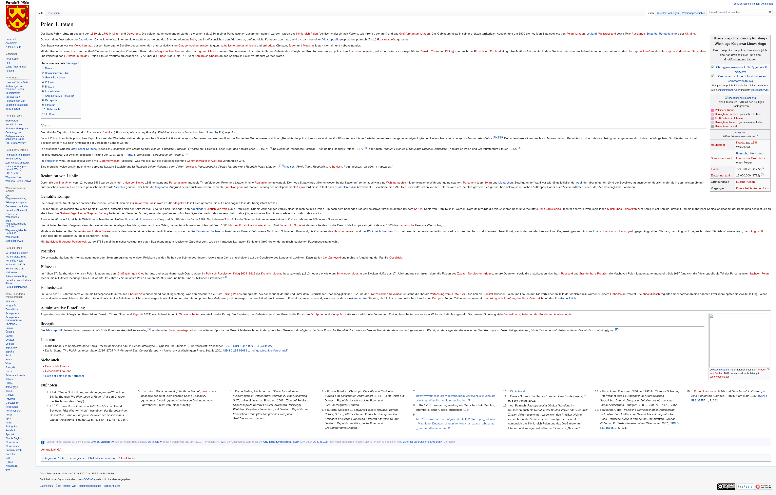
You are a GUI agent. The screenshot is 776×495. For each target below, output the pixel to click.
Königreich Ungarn (207, 55)
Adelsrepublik (330, 39)
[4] (497, 137)
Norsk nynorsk (13, 410)
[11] (277, 165)
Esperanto (11, 347)
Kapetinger (198, 208)
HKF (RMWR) (12, 173)
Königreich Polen (307, 33)
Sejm (193, 39)
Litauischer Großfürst (749, 158)
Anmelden (767, 3)
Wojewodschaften (720, 376)
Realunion (261, 182)
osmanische (406, 225)
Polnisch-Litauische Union (752, 188)
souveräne (360, 298)
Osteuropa (133, 33)
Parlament (469, 182)
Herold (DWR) (13, 158)
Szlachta (119, 187)
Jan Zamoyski (332, 257)
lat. (145, 391)
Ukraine (690, 33)
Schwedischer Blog (16, 276)
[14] (149, 329)
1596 (754, 142)
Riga (136, 314)
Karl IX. (418, 208)
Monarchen (505, 182)
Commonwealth (110, 160)
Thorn (435, 51)
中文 (7, 470)
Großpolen (317, 314)
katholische (227, 45)
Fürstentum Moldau (76, 55)
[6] (502, 137)
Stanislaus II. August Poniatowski (66, 241)
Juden (292, 45)
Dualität (488, 294)
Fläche (715, 169)
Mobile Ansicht (112, 485)
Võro (8, 363)
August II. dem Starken (97, 231)
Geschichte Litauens (58, 371)
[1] (757, 135)
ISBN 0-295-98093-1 (236, 350)
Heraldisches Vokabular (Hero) (18, 282)
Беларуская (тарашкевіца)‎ (13, 319)
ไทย (7, 458)
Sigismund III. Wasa (137, 219)
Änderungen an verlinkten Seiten (14, 88)
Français (10, 367)
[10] (186, 153)
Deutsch (10, 339)
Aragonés (10, 305)
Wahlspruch (740, 133)
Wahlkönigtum (235, 187)
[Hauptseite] (18, 16)
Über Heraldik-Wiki (66, 485)
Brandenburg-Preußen (593, 273)
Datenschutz (46, 485)
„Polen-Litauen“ (101, 441)
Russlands (638, 33)
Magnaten (161, 187)
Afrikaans (10, 301)
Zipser (162, 55)
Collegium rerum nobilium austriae (14, 138)
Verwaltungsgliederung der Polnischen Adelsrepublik (537, 314)
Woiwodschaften (189, 314)
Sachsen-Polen (759, 273)
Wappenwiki (12, 237)
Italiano (9, 379)
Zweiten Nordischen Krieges (475, 273)
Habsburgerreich (344, 231)
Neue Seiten (12, 58)
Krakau (740, 142)
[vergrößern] (768, 369)
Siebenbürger (68, 213)
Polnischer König (747, 153)
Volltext (265, 345)
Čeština (9, 331)
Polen (570, 33)
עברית (8, 371)
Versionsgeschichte (693, 13)
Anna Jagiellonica (550, 208)
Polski (8, 422)
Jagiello (179, 203)
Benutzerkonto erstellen (747, 3)
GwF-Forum (11, 120)
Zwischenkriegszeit (181, 330)
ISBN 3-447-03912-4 (245, 345)
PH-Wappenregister (16, 202)
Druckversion (12, 97)
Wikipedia (153, 441)
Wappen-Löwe (13, 177)
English (9, 343)
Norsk (8, 414)
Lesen (650, 13)
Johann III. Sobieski (292, 225)
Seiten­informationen (16, 104)
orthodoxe (269, 45)
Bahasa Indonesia (15, 375)
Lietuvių (9, 395)
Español (10, 351)
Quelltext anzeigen (668, 13)
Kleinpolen (337, 314)
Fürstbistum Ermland (487, 51)
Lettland (591, 33)
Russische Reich (565, 298)
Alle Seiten (11, 43)
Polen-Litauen (127, 458)
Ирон (8, 418)
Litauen (580, 33)
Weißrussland (607, 33)
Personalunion (178, 182)
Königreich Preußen (380, 231)
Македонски (12, 402)
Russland (567, 273)
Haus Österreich (532, 298)
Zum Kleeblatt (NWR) (17, 162)
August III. (757, 231)
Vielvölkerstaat (83, 45)
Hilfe (8, 62)
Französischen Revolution (386, 294)
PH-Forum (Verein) (15, 143)
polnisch (109, 132)
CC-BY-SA (89, 479)
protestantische (246, 45)
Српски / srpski (13, 450)
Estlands (651, 33)
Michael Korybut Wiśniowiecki (247, 225)
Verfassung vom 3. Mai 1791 (448, 294)
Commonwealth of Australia (204, 160)
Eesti (8, 355)
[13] (224, 277)
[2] (763, 168)
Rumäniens (666, 33)
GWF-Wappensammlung (15, 197)
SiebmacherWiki (14, 241)
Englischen (52, 160)
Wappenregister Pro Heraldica (16, 232)
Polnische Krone (724, 110)
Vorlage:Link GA (51, 449)
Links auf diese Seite (16, 82)
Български (11, 324)
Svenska (10, 454)
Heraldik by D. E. (14, 268)
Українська (11, 465)
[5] (499, 137)
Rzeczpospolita (386, 39)
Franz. (129, 154)
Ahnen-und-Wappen (16, 128)
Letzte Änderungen (15, 66)
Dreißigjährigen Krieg (130, 273)
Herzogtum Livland (726, 126)
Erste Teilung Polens (229, 294)
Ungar (82, 213)
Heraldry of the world (16, 210)
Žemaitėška (11, 309)
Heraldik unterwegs (16, 287)
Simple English (13, 438)
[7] (270, 147)
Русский (10, 434)
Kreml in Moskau (272, 273)
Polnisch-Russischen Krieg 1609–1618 (230, 273)
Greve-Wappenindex (16, 206)
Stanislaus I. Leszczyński (618, 231)
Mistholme (11, 272)
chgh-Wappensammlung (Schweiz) (15, 224)
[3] (494, 137)
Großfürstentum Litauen (729, 118)
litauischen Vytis (760, 90)
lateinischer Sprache (84, 148)
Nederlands (11, 406)
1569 (93, 33)
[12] (281, 165)
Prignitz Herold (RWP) (17, 154)
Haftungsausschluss (90, 485)
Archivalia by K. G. (15, 264)
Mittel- (116, 33)
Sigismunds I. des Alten (622, 208)
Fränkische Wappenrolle (12, 215)
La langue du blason (16, 252)
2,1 (58, 405)
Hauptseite (11, 39)
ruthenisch (335, 166)
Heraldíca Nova (14, 260)
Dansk (9, 336)
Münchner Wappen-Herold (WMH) (16, 168)
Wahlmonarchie (396, 182)
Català (9, 328)
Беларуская (12, 313)
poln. (204, 391)
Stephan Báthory (97, 213)
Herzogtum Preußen (726, 114)
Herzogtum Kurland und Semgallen (683, 51)
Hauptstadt (718, 144)
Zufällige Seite (13, 47)
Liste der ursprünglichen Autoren (422, 441)
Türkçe (9, 462)
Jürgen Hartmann (705, 391)
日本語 (9, 383)
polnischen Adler (730, 90)
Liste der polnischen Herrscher (64, 375)
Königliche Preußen (167, 51)
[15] (617, 329)
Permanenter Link (15, 100)
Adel (579, 182)
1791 (105, 33)
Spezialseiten (12, 93)
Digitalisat (516, 391)
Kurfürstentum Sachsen (206, 231)
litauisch (212, 132)
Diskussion (53, 13)
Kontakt (9, 70)
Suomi (9, 359)
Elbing (449, 51)
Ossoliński (395, 257)
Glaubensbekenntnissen (193, 45)
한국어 (9, 391)
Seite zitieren (12, 108)
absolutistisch (651, 294)
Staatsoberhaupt (721, 158)
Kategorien (49, 458)
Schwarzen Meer (347, 273)
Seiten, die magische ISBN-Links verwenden (86, 458)
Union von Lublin (145, 203)
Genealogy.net (13, 132)
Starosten (355, 51)
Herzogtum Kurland (726, 122)
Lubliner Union (745, 181)
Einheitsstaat (618, 294)
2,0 (53, 405)
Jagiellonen (86, 39)
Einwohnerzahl (720, 175)
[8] (366, 147)
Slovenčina (11, 442)
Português (11, 426)
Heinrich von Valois (217, 208)
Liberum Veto (136, 294)
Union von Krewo (133, 182)
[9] (520, 147)
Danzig (425, 51)
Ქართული (11, 387)
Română (10, 430)
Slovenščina (12, 446)
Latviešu (10, 399)
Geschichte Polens (57, 366)
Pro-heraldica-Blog (15, 256)
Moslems (308, 45)
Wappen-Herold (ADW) (18, 181)
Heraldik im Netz (14, 124)
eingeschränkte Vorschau (268, 350)
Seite (40, 13)
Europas (437, 298)
